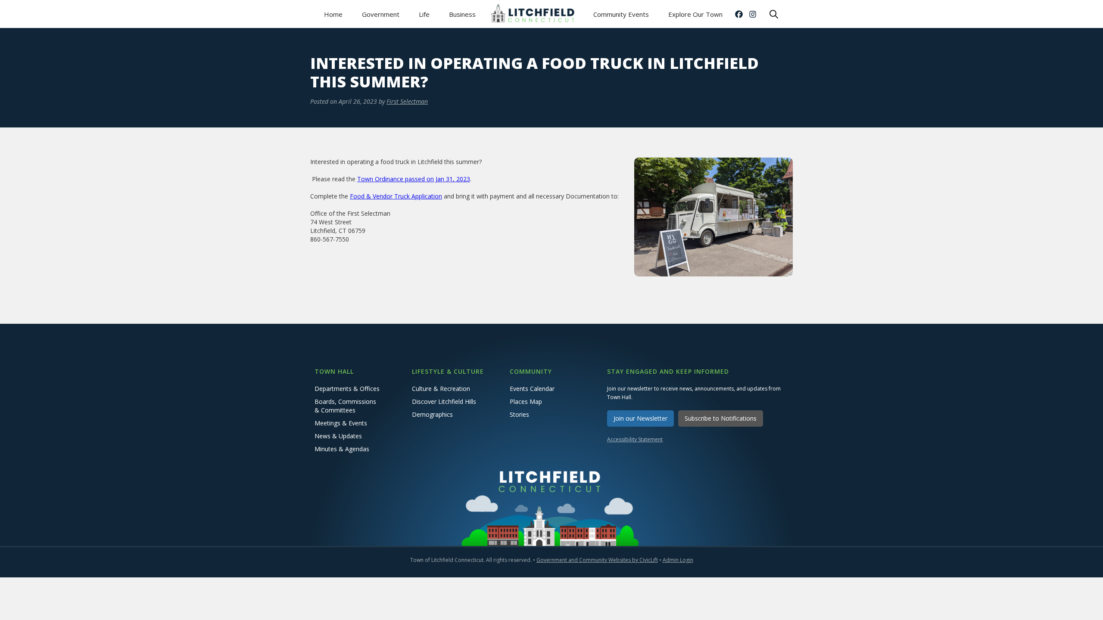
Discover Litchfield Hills (444, 401)
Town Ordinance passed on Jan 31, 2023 (413, 179)
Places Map (526, 401)
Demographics (432, 414)
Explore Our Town (695, 14)
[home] (534, 14)
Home (333, 14)
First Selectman (407, 101)
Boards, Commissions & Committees (345, 405)
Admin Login (678, 560)
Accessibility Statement (635, 439)
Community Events (621, 14)
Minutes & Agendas (342, 449)
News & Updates (338, 436)
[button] (380, 14)
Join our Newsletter (640, 418)
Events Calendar (532, 388)
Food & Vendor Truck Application (396, 196)
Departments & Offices (347, 388)
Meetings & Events (341, 423)
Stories (519, 414)
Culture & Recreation (441, 388)
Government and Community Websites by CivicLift (597, 560)
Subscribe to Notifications (721, 418)
